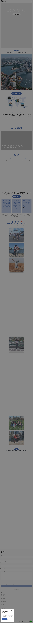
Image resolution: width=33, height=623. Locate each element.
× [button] (12, 610)
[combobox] (11, 610)
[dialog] (7, 615)
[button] (7, 620)
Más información (4, 617)
